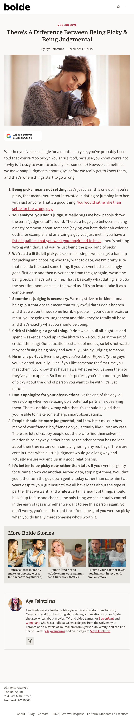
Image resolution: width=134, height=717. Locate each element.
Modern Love (67, 25)
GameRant (33, 622)
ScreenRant (106, 618)
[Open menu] (126, 7)
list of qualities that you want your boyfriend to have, (57, 241)
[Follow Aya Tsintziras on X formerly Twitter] (30, 641)
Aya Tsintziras (55, 49)
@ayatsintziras (55, 631)
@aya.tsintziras (100, 631)
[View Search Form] (118, 7)
